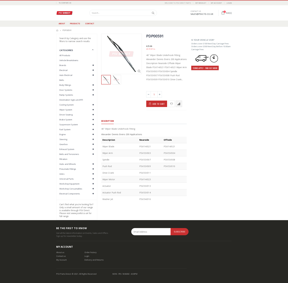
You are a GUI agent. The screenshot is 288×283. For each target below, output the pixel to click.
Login (229, 3)
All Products (64, 55)
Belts (61, 80)
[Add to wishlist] (171, 104)
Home (57, 30)
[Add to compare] (179, 104)
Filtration (63, 159)
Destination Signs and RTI (71, 99)
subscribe (179, 231)
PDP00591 (155, 35)
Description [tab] (107, 120)
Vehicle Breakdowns (68, 60)
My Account (216, 3)
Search (153, 13)
